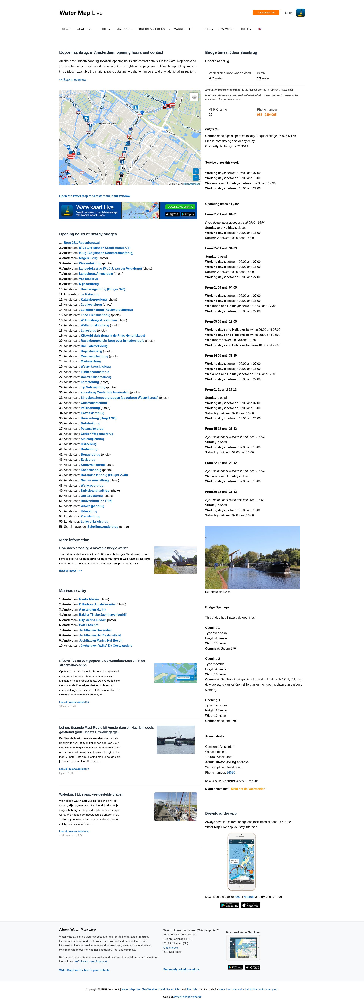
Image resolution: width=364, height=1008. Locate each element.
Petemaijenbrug (92, 428)
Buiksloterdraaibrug (95, 490)
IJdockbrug (89, 511)
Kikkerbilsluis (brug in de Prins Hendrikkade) (113, 335)
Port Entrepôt (88, 625)
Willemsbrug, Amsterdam (99, 320)
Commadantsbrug (94, 402)
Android (249, 896)
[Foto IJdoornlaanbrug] (252, 556)
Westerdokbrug (90, 263)
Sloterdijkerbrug (92, 439)
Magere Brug (88, 258)
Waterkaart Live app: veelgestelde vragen (91, 794)
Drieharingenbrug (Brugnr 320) (103, 289)
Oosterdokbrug (92, 495)
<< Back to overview (72, 79)
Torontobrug (90, 382)
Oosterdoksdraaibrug (96, 377)
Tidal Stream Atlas (170, 989)
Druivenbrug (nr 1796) (96, 500)
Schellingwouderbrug (102, 526)
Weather (84, 29)
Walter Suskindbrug (95, 325)
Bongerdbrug (90, 454)
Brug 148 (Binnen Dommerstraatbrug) (106, 253)
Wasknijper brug (92, 506)
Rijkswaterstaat (192, 183)
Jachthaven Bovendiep (95, 630)
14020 (231, 772)
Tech (206, 29)
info (245, 29)
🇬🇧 (259, 29)
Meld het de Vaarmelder (247, 788)
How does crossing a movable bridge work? (93, 548)
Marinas (123, 29)
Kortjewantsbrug (93, 464)
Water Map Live (131, 989)
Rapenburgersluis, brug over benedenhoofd (112, 340)
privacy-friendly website (187, 996)
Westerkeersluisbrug (96, 366)
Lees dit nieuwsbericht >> (74, 702)
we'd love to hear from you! (91, 961)
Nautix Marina (89, 599)
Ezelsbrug (88, 459)
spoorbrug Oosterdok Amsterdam (105, 392)
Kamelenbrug (90, 516)
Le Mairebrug (90, 294)
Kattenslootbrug (92, 413)
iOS (237, 896)
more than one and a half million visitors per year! (248, 989)
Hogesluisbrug (91, 351)
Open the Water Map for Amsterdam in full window (94, 196)
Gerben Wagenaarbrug (97, 433)
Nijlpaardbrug (89, 284)
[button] (60, 177)
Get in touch (170, 947)
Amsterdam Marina (92, 609)
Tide (104, 29)
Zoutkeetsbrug (91, 304)
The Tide (192, 989)
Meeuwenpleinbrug (94, 356)
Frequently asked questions (181, 969)
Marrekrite (183, 29)
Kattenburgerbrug (94, 299)
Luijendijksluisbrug (94, 521)
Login (289, 12)
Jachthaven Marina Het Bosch (100, 640)
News (66, 29)
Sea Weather (150, 989)
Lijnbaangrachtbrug (95, 371)
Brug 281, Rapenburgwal (82, 242)
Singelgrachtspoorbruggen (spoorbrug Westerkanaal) (119, 397)
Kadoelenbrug (91, 470)
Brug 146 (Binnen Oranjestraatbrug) (104, 247)
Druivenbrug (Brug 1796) (98, 418)
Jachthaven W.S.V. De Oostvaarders (106, 645)
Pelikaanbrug (90, 408)
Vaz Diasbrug (88, 278)
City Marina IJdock (92, 620)
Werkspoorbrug (92, 485)
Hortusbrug (89, 449)
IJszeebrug (89, 444)
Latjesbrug (88, 330)
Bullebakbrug (90, 423)
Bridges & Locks (152, 29)
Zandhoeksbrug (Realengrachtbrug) (107, 309)
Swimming (227, 29)
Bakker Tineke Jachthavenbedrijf (102, 614)
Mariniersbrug (91, 361)
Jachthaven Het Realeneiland (100, 635)
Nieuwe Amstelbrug (95, 480)
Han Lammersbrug (94, 346)
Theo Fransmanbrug (95, 315)
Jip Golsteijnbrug (93, 387)
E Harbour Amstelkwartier (97, 604)
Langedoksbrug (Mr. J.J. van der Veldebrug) (110, 268)
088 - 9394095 (267, 114)
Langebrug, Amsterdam (96, 273)
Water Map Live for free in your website (84, 970)
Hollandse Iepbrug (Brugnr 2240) (104, 475)
